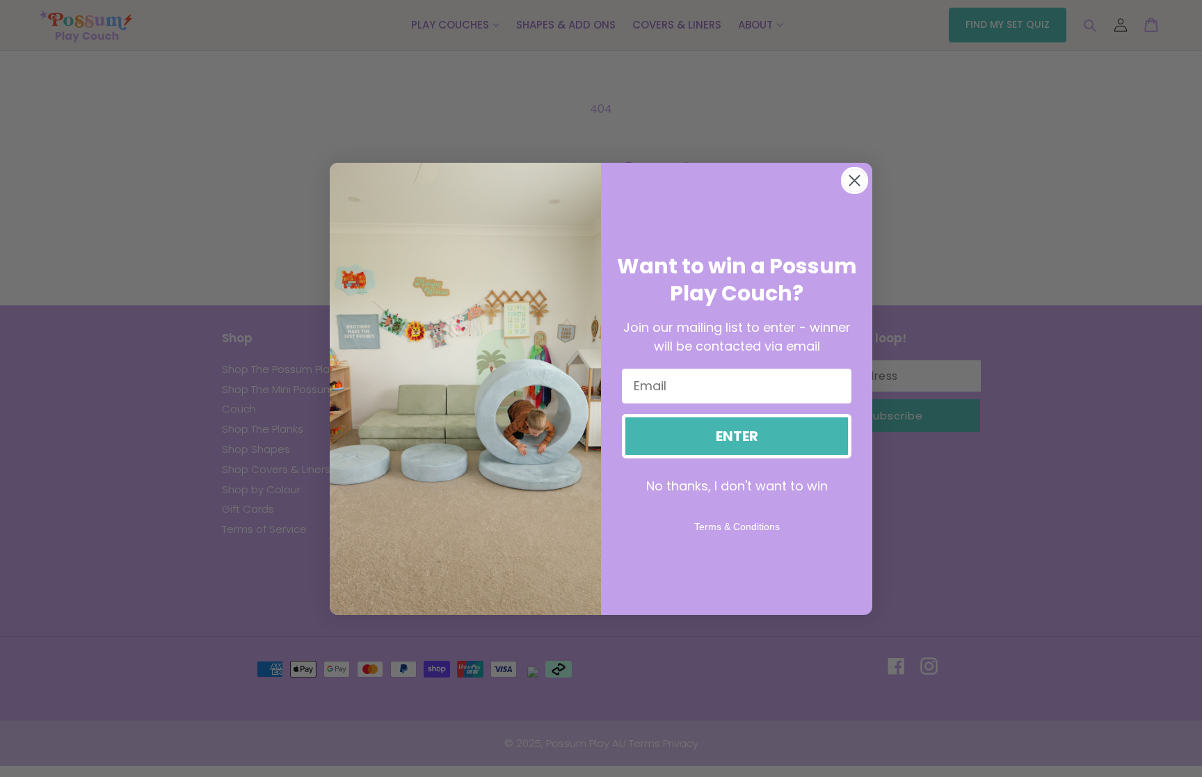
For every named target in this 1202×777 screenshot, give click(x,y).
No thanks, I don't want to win (737, 486)
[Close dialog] (854, 180)
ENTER (737, 436)
